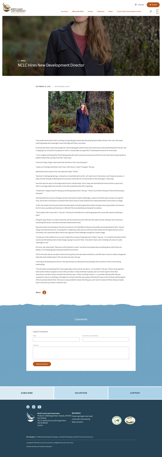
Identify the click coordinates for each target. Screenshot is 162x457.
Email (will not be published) (90, 336)
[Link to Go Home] (30, 421)
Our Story (64, 11)
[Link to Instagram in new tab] (33, 408)
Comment (35, 345)
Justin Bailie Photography (66, 437)
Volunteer (100, 11)
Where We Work (78, 11)
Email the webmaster (46, 447)
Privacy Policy (69, 443)
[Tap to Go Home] (14, 13)
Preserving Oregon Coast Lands (82, 416)
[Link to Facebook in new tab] (28, 408)
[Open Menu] (158, 12)
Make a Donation (77, 422)
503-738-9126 (42, 418)
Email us (40, 425)
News (111, 11)
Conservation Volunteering (81, 419)
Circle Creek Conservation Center (129, 11)
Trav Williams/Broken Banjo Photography (46, 437)
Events (90, 11)
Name (34, 336)
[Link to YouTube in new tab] (39, 408)
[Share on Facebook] (44, 292)
